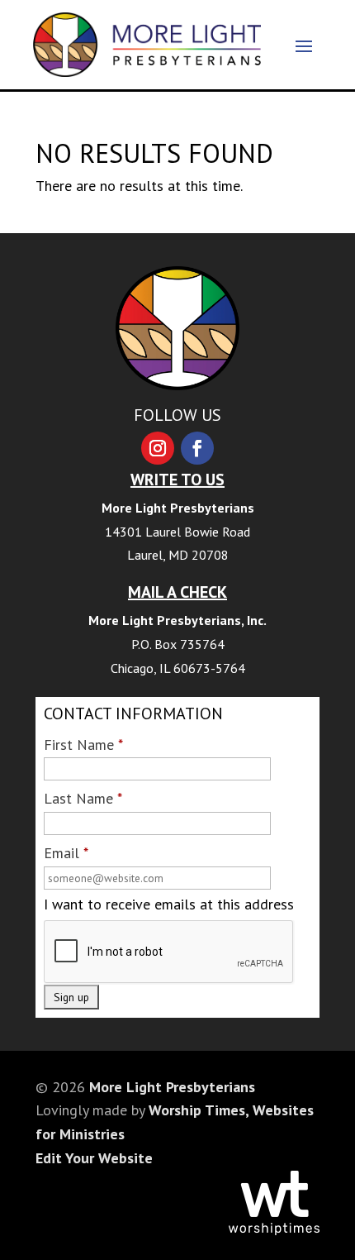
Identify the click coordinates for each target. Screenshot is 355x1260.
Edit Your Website (94, 1157)
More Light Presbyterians (172, 1086)
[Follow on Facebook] (197, 448)
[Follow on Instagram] (157, 448)
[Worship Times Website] (274, 1229)
